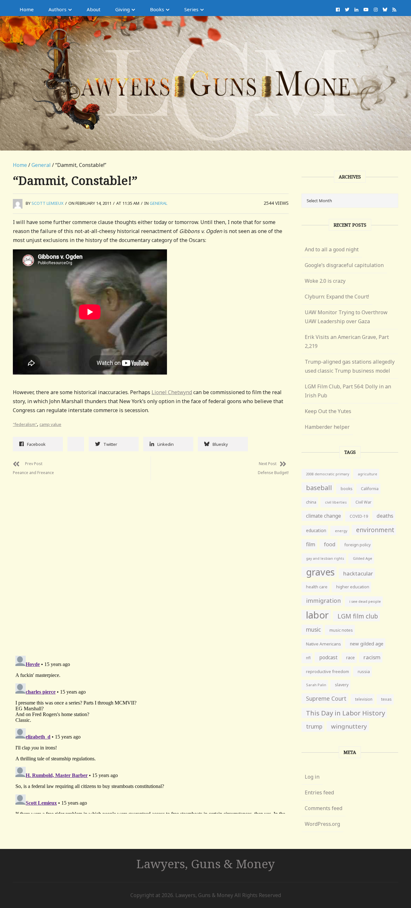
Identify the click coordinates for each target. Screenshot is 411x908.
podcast (328, 657)
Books (157, 9)
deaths (385, 515)
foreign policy (357, 545)
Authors (57, 9)
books (346, 488)
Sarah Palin (316, 684)
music (313, 629)
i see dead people (365, 601)
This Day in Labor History (345, 712)
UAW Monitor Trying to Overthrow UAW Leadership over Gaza (346, 317)
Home (27, 9)
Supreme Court (326, 698)
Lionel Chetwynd (172, 392)
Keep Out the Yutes (328, 411)
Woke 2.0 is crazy (325, 280)
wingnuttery (349, 726)
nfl (308, 658)
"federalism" (25, 424)
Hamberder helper (327, 426)
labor (317, 615)
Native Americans (323, 644)
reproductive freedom (327, 671)
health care (317, 587)
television (363, 699)
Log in (312, 776)
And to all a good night (332, 249)
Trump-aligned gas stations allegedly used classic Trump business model (350, 366)
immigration (323, 600)
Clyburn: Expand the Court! (337, 296)
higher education (352, 587)
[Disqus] (151, 560)
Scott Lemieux (47, 203)
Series (191, 9)
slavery (341, 684)
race (350, 658)
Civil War (363, 502)
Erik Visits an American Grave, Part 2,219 (347, 341)
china (311, 502)
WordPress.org (322, 823)
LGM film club (357, 616)
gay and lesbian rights (325, 558)
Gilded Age (362, 558)
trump (314, 726)
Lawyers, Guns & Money (205, 863)
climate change (323, 515)
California (370, 488)
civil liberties (336, 502)
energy (341, 530)
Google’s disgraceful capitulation (344, 265)
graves (320, 572)
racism (371, 657)
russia (364, 671)
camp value (50, 424)
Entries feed (319, 792)
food (330, 544)
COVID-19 (359, 516)
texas (386, 699)
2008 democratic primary (327, 474)
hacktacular (358, 573)
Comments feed (323, 808)
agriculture (367, 473)
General (41, 165)
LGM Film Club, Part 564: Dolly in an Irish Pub (348, 391)
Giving (122, 9)
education (316, 530)
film (310, 544)
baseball (319, 487)
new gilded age (366, 643)
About (94, 9)
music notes (341, 630)
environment (375, 529)
